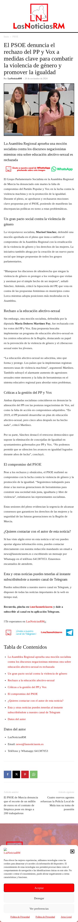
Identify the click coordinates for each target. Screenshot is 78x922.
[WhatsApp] (33, 774)
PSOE (15, 36)
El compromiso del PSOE (23, 693)
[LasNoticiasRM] (39, 16)
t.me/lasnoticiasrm (41, 606)
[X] (16, 774)
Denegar (39, 898)
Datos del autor (17, 719)
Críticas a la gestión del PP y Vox (27, 687)
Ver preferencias (39, 908)
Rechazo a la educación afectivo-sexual (31, 680)
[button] (72, 851)
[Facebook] (7, 774)
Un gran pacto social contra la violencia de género (37, 673)
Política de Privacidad (20, 917)
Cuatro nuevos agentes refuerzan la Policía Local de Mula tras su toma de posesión (57, 803)
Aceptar (39, 887)
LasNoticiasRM (15, 78)
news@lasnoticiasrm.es (30, 744)
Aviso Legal (66, 917)
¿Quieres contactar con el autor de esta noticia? (35, 700)
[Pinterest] (25, 774)
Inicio (6, 36)
